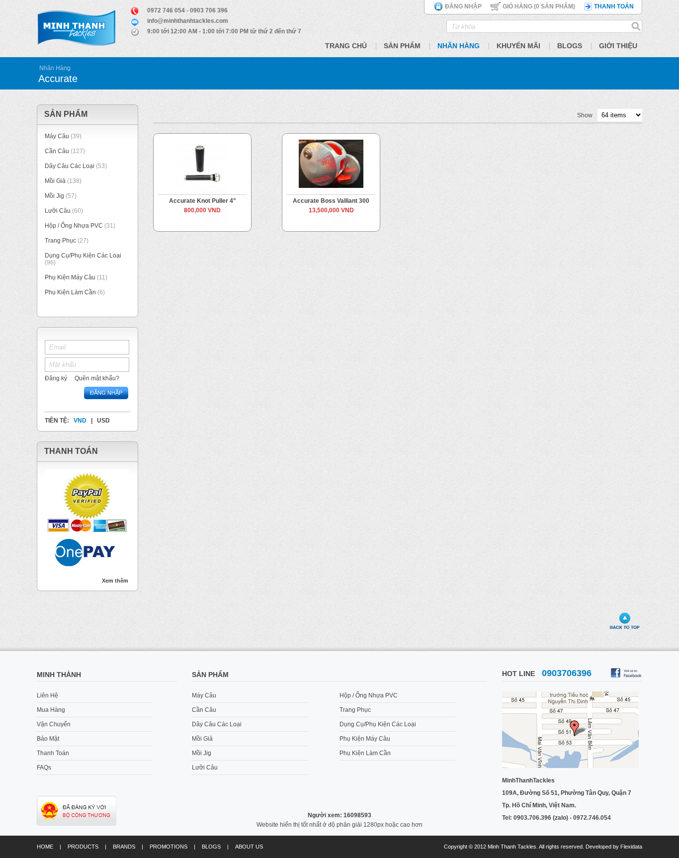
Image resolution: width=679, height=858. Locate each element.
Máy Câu (57, 136)
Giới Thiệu (618, 46)
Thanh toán (614, 6)
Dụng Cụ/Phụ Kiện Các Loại (83, 255)
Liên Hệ (47, 695)
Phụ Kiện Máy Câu (70, 277)
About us (249, 847)
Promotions (168, 847)
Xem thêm (115, 581)
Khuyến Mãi (518, 46)
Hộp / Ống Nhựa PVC (74, 225)
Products (83, 847)
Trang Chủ (346, 46)
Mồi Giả (55, 180)
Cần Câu (57, 151)
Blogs (569, 46)
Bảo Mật (48, 738)
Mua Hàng (51, 709)
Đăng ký (56, 378)
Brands (124, 847)
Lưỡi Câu (58, 210)
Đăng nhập (463, 6)
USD (103, 420)
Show (585, 115)
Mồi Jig (54, 195)
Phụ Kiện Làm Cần (70, 292)
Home (45, 847)
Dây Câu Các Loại (69, 166)
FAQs (44, 767)
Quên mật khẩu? (97, 378)
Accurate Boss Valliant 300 (331, 200)
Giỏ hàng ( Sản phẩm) (539, 6)
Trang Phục (61, 240)
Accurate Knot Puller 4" (202, 200)
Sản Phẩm (402, 46)
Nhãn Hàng (458, 46)
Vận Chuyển (54, 724)
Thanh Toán (53, 753)
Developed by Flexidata (614, 847)
